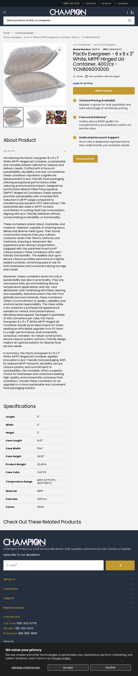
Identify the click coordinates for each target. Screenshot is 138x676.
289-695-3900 (27, 633)
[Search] (130, 20)
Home (6, 33)
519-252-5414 (24, 628)
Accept (68, 667)
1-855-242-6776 (70, 3)
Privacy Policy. (61, 658)
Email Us (106, 3)
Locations (123, 3)
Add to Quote (103, 90)
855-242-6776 (27, 623)
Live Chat (91, 3)
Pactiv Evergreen (24, 33)
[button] (4, 12)
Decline (110, 667)
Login (76, 83)
